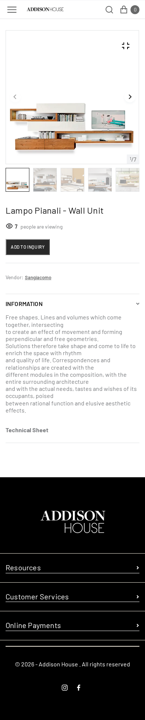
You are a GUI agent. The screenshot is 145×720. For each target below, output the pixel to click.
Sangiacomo (38, 277)
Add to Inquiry (28, 246)
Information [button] (24, 303)
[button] (15, 97)
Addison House (58, 664)
